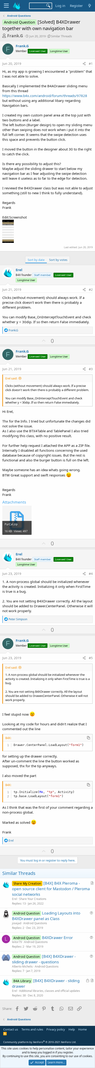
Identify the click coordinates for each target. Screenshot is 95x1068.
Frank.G (15, 35)
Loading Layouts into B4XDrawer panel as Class (46, 915)
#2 (91, 289)
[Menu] (6, 6)
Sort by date (36, 260)
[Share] (84, 64)
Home (82, 1029)
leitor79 (17, 942)
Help (71, 1029)
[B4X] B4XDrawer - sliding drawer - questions (44, 959)
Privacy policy (55, 1029)
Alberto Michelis (22, 966)
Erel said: (11, 378)
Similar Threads (61, 36)
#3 (91, 369)
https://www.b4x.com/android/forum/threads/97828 (44, 95)
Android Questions (35, 923)
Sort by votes (58, 260)
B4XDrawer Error (57, 937)
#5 (91, 658)
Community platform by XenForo (39, 1042)
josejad (16, 923)
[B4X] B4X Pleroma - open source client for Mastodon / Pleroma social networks (51, 888)
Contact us (10, 1029)
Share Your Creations (32, 899)
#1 (91, 63)
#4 (91, 573)
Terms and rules (32, 1029)
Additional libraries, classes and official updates (49, 991)
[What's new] (89, 5)
